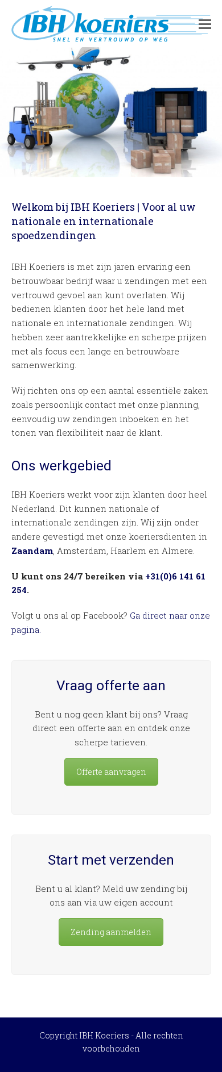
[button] (205, 23)
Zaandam (32, 550)
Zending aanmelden (111, 932)
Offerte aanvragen (111, 771)
